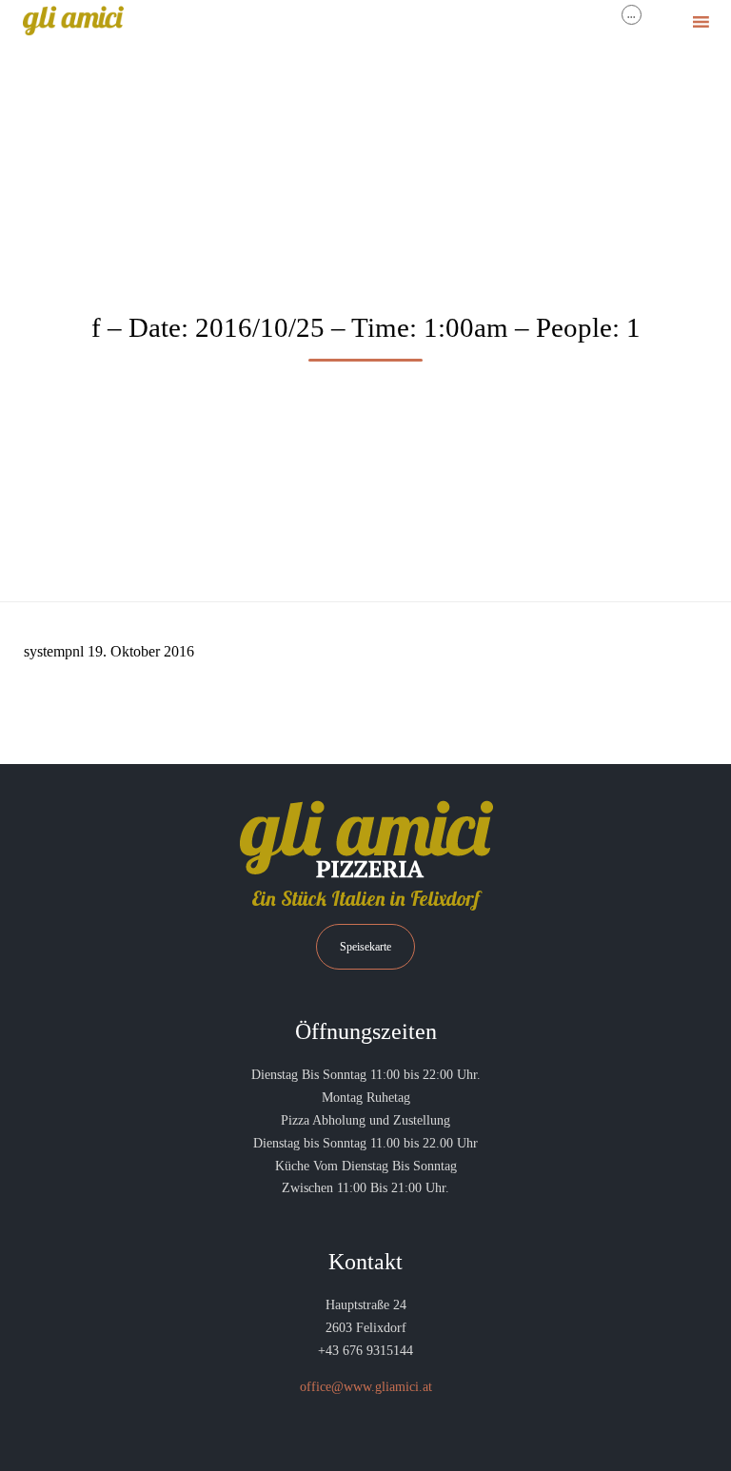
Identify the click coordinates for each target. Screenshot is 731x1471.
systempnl (54, 651)
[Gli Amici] (73, 21)
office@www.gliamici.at (366, 1387)
